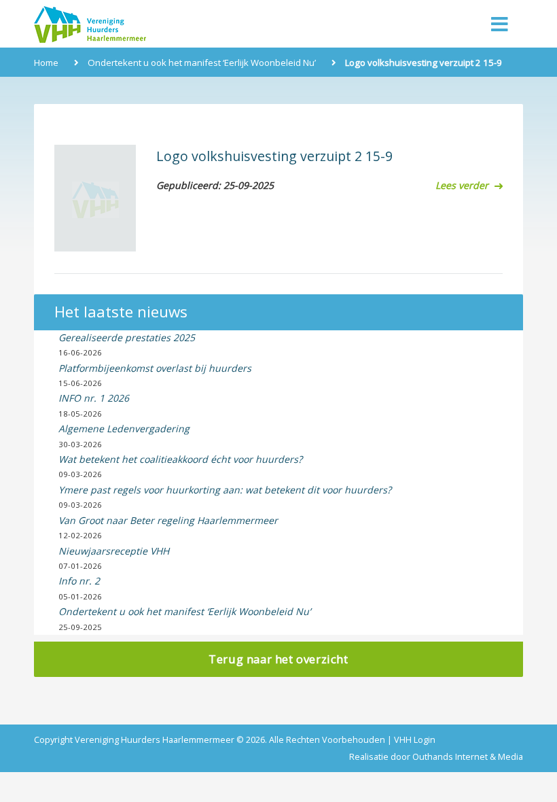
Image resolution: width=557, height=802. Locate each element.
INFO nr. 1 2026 (93, 397)
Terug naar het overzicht (278, 659)
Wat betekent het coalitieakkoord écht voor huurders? (180, 459)
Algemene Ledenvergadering (124, 428)
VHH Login (414, 740)
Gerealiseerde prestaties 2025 (126, 337)
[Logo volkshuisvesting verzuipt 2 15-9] (95, 198)
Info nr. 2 (79, 580)
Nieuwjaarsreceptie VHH (113, 550)
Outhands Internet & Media (467, 757)
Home (46, 62)
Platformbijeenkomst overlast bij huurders (154, 368)
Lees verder (463, 185)
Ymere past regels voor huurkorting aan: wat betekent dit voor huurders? (224, 489)
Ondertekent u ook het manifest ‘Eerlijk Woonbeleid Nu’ (202, 62)
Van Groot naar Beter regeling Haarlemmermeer (168, 520)
